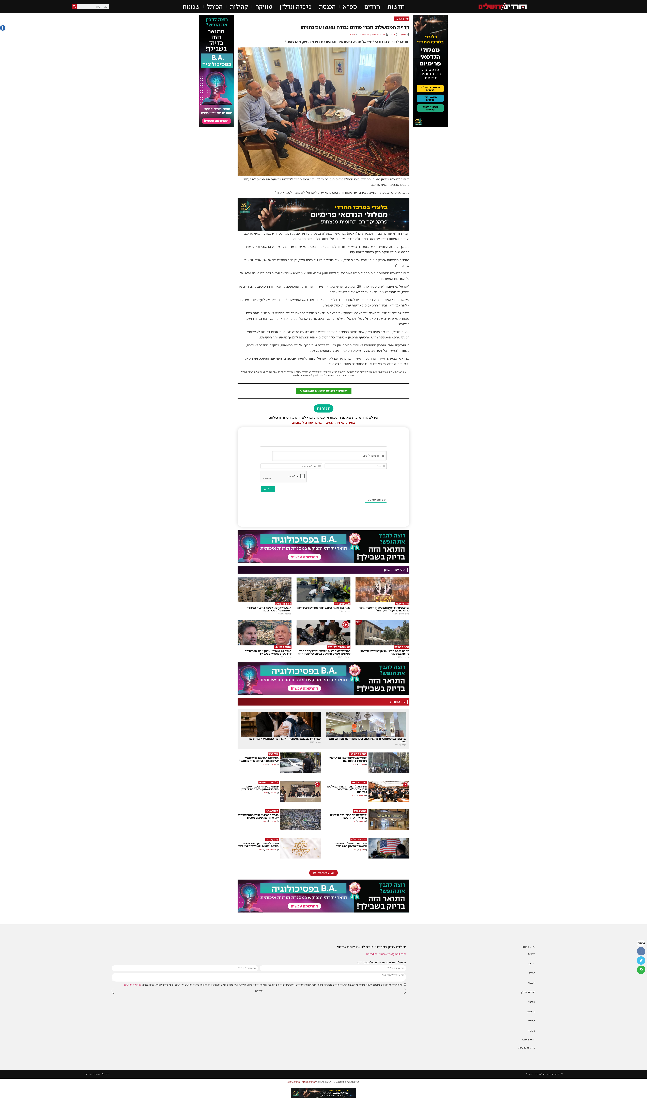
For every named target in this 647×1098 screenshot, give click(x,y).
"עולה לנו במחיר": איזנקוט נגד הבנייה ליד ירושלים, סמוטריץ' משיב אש (268, 652)
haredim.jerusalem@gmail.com (386, 954)
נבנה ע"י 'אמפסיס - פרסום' (96, 1074)
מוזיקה (263, 6)
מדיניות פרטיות (526, 1047)
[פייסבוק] (641, 951)
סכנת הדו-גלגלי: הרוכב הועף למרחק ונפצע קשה (323, 608)
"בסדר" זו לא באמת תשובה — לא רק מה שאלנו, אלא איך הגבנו (285, 739)
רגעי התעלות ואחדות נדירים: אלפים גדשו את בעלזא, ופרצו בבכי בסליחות (347, 789)
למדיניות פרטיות (309, 1081)
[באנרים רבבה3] (323, 546)
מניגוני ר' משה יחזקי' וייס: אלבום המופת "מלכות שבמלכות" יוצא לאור (258, 845)
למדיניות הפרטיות (132, 984)
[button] (2, 28)
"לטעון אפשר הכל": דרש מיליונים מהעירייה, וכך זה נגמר (348, 816)
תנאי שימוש (528, 1039)
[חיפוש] (74, 6)
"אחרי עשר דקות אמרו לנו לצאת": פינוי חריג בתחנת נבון (348, 759)
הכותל (215, 6)
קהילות (239, 6)
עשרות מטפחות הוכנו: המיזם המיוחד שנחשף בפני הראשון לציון (260, 788)
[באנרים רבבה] (216, 71)
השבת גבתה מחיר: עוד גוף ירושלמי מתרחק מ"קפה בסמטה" (384, 652)
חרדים (372, 6)
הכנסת (327, 6)
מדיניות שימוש (294, 1081)
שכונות (191, 6)
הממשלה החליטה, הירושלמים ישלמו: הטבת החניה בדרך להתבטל (259, 759)
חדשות (396, 6)
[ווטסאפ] (641, 970)
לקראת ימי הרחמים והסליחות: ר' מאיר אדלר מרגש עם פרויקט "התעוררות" (384, 609)
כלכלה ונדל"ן (296, 6)
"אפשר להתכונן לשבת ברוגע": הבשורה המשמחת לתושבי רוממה (269, 609)
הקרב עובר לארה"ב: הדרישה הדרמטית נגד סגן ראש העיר (351, 845)
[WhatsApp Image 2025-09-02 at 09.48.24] (430, 71)
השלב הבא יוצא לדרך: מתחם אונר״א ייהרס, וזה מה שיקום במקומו (258, 816)
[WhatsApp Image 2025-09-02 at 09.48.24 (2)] (323, 1093)
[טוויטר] (641, 960)
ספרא (350, 6)
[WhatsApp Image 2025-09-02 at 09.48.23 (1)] (323, 214)
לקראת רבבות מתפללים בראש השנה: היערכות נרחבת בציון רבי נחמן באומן (367, 740)
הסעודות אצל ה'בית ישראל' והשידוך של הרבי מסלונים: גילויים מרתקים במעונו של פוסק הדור (324, 652)
